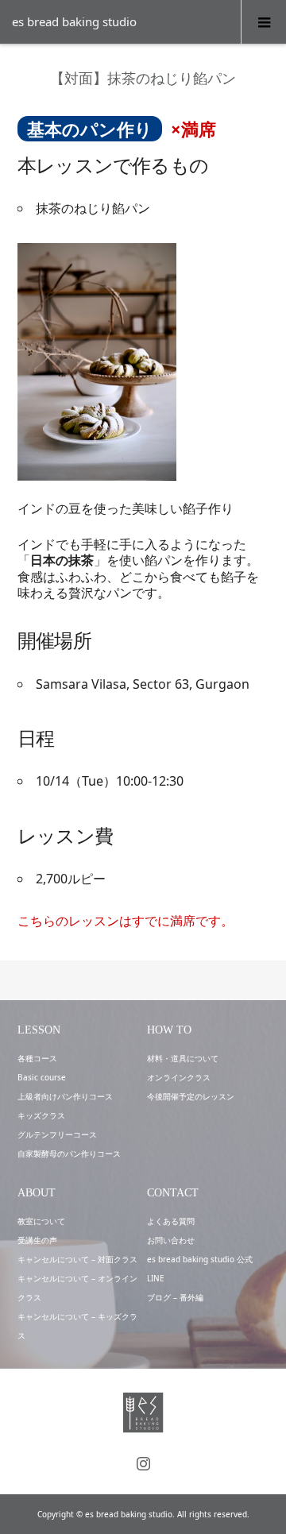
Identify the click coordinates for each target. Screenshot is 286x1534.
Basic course (41, 1077)
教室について (41, 1221)
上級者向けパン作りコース (65, 1096)
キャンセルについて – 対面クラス (77, 1259)
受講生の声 (37, 1240)
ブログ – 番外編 (175, 1297)
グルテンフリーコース (57, 1134)
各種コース (37, 1058)
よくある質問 (171, 1221)
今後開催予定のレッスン (190, 1096)
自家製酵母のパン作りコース (69, 1153)
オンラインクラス (179, 1077)
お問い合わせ (171, 1240)
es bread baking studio (74, 21)
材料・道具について (182, 1058)
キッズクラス (41, 1115)
